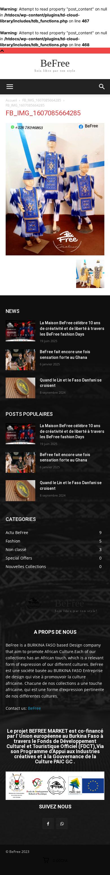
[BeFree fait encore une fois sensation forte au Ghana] (20, 359)
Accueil (11, 100)
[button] (102, 86)
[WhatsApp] (61, 823)
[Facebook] (48, 823)
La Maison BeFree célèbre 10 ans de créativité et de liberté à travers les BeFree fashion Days (72, 328)
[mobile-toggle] (10, 86)
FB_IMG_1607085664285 (41, 100)
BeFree (34, 708)
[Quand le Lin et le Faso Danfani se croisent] (20, 388)
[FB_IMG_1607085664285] (55, 253)
